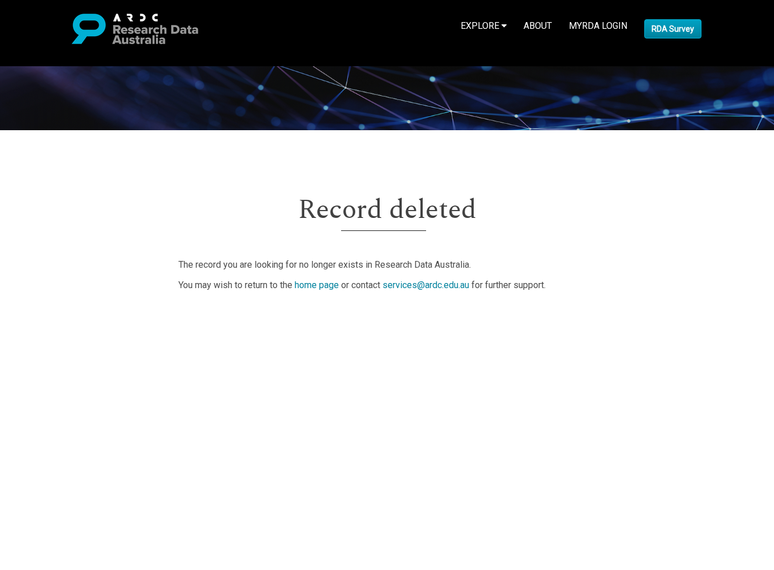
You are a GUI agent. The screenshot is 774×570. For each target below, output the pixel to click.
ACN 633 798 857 (35, 454)
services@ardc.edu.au (425, 285)
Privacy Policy (63, 420)
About (538, 25)
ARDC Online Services (79, 387)
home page (317, 285)
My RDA (51, 332)
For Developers (66, 373)
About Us (53, 319)
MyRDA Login (598, 25)
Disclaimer (56, 359)
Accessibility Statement (82, 434)
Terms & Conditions (74, 407)
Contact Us (56, 346)
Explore (481, 25)
